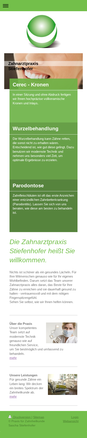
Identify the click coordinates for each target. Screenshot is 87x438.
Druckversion (21, 417)
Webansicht (71, 421)
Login (75, 417)
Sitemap (38, 417)
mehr (13, 358)
